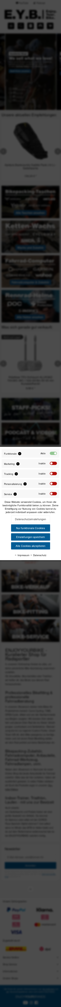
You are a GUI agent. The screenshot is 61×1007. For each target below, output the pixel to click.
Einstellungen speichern (30, 537)
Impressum (23, 555)
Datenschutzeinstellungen (30, 519)
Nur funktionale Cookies (30, 528)
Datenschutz (39, 555)
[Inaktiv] (53, 463)
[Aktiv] (53, 453)
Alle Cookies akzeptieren (31, 546)
